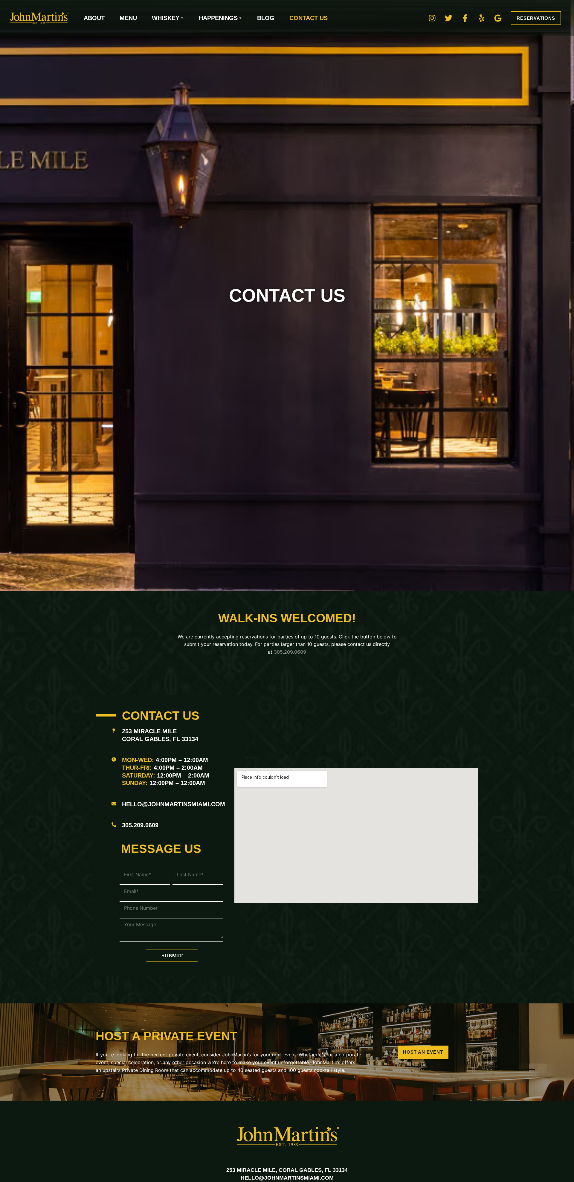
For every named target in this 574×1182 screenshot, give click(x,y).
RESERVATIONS (536, 18)
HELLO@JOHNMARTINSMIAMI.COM (173, 804)
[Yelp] (481, 17)
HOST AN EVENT (423, 1052)
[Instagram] (432, 17)
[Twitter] (448, 17)
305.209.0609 (290, 652)
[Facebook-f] (464, 17)
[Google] (497, 17)
